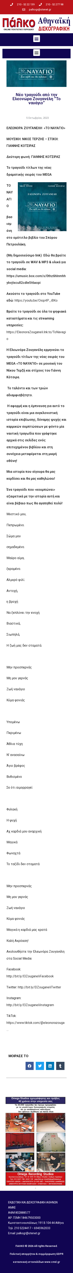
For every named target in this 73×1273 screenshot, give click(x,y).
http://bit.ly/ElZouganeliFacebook (30, 976)
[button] (36, 38)
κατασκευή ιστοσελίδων (28, 1261)
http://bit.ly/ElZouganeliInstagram (30, 1005)
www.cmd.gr (52, 1261)
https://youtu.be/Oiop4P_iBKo (36, 300)
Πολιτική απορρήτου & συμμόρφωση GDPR (36, 1253)
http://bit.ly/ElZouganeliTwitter (39, 987)
